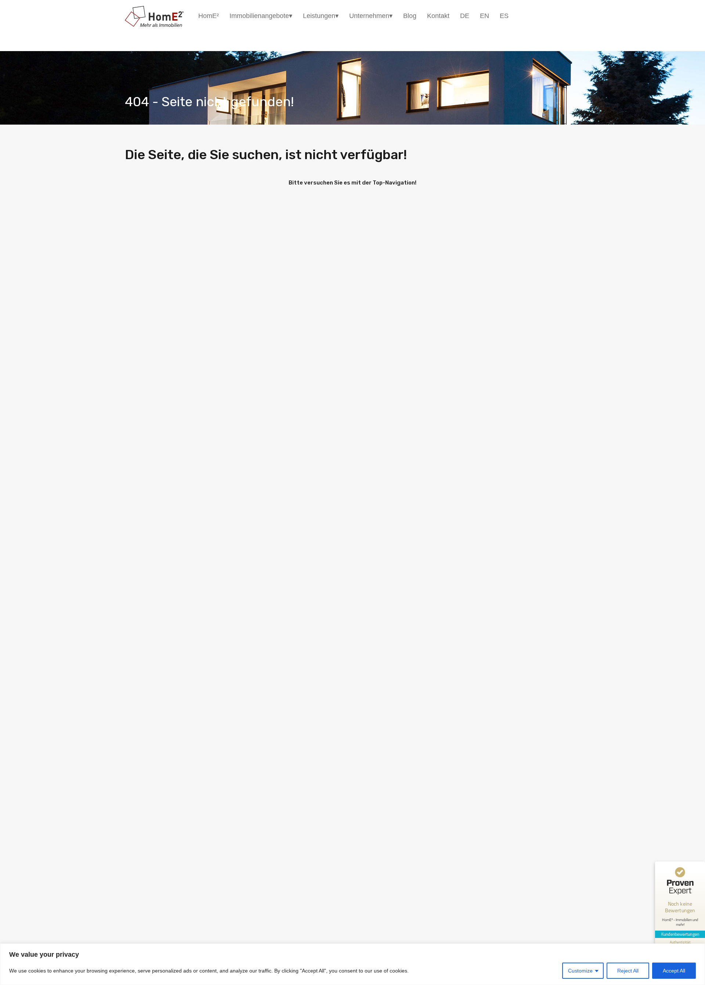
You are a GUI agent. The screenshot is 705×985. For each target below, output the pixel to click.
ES (504, 15)
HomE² (208, 15)
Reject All (628, 971)
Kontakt (438, 15)
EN (484, 15)
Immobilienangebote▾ (260, 15)
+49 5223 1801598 (563, 16)
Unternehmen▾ (371, 15)
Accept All (674, 971)
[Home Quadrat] (154, 23)
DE (464, 15)
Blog (409, 15)
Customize (580, 971)
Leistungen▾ (321, 15)
